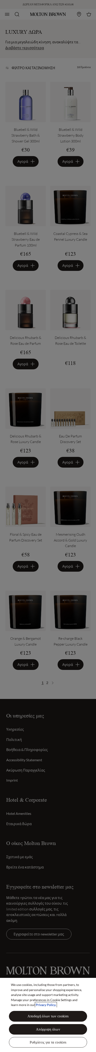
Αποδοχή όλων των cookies (48, 1016)
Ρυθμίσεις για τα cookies (48, 1042)
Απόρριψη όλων (48, 1029)
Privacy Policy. (46, 1005)
